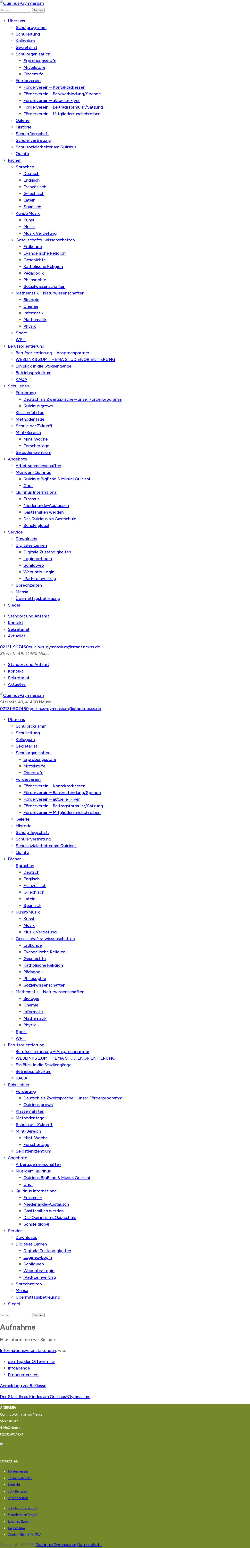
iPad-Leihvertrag (39, 578)
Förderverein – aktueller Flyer (51, 100)
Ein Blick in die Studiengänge (43, 366)
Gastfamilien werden (43, 512)
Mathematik (34, 319)
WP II (21, 339)
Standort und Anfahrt (28, 616)
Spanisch (32, 206)
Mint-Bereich (28, 432)
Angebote (17, 459)
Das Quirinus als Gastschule (49, 518)
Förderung (26, 392)
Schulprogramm (31, 27)
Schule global (36, 525)
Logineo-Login (37, 558)
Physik (29, 326)
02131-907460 (14, 647)
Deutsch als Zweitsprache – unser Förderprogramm (72, 399)
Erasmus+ (32, 498)
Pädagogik (33, 273)
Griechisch (33, 193)
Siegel (14, 605)
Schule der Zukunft (34, 425)
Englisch (31, 180)
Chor (28, 485)
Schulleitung (28, 34)
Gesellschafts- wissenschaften (45, 240)
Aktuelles (17, 636)
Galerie (22, 120)
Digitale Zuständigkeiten (47, 552)
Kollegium (25, 40)
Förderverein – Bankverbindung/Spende (62, 93)
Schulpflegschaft (32, 133)
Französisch (34, 186)
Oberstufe (33, 74)
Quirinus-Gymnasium (56, 1544)
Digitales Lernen (31, 545)
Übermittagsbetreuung (38, 598)
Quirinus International (36, 492)
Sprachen (25, 167)
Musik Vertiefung (40, 233)
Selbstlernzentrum (33, 452)
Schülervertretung (33, 140)
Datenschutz (89, 1544)
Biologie (31, 299)
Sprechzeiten (29, 585)
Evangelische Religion (44, 253)
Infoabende (19, 1368)
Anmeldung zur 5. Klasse (23, 1385)
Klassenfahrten (30, 412)
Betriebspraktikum (33, 372)
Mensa (22, 591)
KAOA (21, 379)
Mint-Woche (35, 439)
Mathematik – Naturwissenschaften (50, 293)
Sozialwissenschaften (44, 286)
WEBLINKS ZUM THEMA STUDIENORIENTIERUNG (65, 359)
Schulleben (18, 386)
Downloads (26, 538)
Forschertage (36, 445)
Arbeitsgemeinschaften (38, 465)
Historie (23, 127)
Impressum (16, 1528)
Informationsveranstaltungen (28, 1350)
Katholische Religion (43, 266)
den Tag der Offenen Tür (31, 1361)
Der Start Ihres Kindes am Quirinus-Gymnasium (45, 1396)
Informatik (33, 313)
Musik (29, 226)
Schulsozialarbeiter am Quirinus (46, 147)
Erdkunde (32, 246)
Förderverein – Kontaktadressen (54, 87)
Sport (21, 332)
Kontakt (15, 622)
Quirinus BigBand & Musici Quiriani (56, 479)
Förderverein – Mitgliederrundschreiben (62, 113)
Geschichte (34, 259)
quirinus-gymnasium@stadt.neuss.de (64, 647)
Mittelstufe (34, 67)
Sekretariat (26, 47)
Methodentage (30, 419)
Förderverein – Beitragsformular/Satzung (63, 107)
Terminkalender (20, 1478)
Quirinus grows (38, 406)
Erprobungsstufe (39, 60)
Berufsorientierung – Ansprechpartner (52, 352)
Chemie (30, 306)
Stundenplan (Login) (23, 1514)
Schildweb (33, 565)
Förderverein (28, 80)
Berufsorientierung (26, 346)
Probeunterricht (23, 1374)
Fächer (14, 160)
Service (15, 532)
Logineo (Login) (20, 1521)
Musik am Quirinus (33, 472)
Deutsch (31, 173)
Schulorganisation (33, 54)
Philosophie (34, 279)
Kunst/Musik (28, 213)
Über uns (16, 20)
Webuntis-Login (38, 572)
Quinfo (22, 153)
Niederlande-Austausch (46, 505)
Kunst (29, 220)
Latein (29, 200)
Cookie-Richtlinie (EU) (24, 1534)
